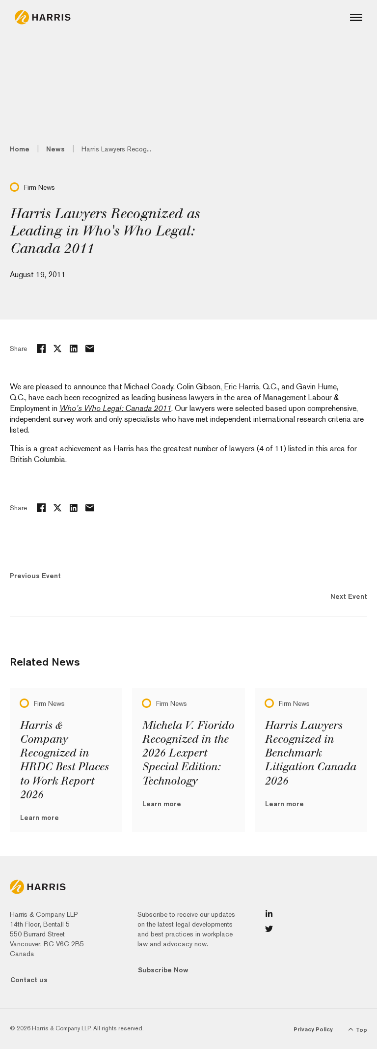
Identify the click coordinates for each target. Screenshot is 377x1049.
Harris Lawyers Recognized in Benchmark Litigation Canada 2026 (310, 753)
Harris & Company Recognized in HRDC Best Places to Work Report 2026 (64, 760)
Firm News (39, 187)
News (55, 149)
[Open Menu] (356, 17)
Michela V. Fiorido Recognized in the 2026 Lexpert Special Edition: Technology (188, 753)
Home (19, 149)
